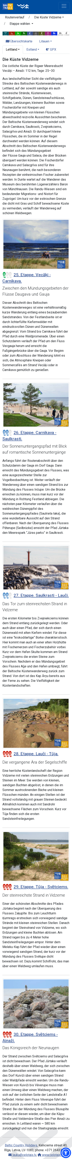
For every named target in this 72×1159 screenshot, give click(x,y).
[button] (49, 18)
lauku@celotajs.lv (24, 1155)
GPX (52, 49)
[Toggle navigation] (64, 6)
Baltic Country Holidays (21, 1145)
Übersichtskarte (20, 41)
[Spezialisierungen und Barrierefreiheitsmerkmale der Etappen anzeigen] (36, 33)
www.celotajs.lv (52, 1155)
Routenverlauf (14, 17)
